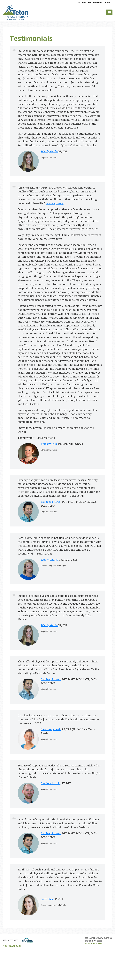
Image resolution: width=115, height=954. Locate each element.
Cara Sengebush (51, 729)
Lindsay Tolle (49, 443)
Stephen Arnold (50, 783)
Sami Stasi (47, 899)
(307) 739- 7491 (84, 2)
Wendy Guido (49, 151)
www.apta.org (55, 203)
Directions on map (94, 944)
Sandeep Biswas (51, 501)
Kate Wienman (50, 559)
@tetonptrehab (12, 945)
